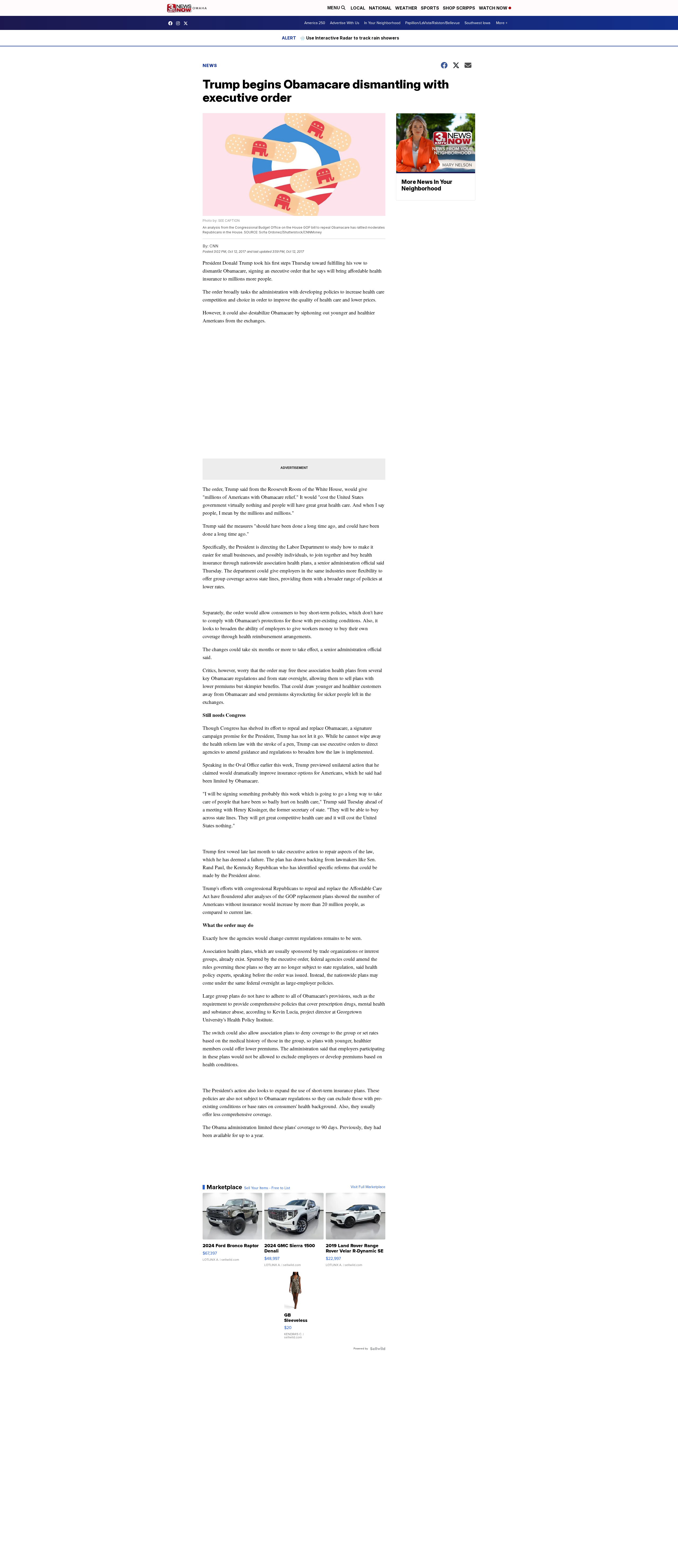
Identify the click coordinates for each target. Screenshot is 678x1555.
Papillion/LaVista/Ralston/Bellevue (432, 23)
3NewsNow (171, 23)
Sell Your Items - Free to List (267, 1188)
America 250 (314, 23)
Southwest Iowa (477, 23)
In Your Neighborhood (382, 23)
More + (501, 23)
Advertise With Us (344, 23)
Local (358, 8)
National (380, 8)
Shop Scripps (459, 8)
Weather (406, 8)
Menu (334, 8)
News (210, 65)
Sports (430, 8)
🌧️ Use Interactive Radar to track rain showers (349, 38)
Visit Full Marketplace (368, 1187)
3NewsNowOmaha (187, 23)
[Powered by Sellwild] (377, 1348)
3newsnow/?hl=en (179, 23)
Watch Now (493, 8)
